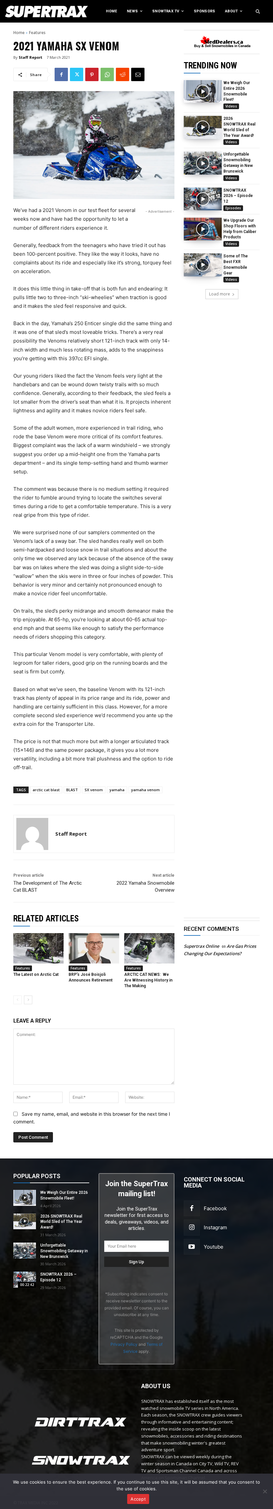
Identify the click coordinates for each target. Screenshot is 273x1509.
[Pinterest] (92, 74)
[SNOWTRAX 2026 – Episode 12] (203, 199)
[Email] (137, 74)
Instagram (215, 1227)
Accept (138, 1499)
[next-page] (28, 1000)
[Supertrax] (28, 11)
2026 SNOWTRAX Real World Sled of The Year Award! (61, 1222)
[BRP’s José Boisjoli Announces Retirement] (94, 948)
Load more (219, 294)
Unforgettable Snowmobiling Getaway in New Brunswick (64, 1251)
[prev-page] (17, 1000)
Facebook (215, 1208)
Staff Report (30, 57)
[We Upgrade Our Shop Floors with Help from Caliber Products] (203, 229)
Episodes (233, 208)
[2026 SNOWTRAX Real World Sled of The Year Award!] (203, 127)
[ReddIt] (122, 74)
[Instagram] (192, 1228)
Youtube (213, 1247)
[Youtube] (192, 1247)
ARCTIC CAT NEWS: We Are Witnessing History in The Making (148, 980)
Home (19, 32)
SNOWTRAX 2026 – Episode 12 (238, 196)
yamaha (117, 789)
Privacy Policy (124, 1344)
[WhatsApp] (107, 74)
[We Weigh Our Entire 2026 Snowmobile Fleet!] (203, 91)
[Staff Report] (32, 834)
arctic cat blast (46, 789)
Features (37, 32)
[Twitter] (76, 74)
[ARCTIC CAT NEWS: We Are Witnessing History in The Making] (149, 948)
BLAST (72, 789)
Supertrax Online (201, 946)
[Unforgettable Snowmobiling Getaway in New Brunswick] (203, 163)
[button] (257, 11)
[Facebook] (61, 74)
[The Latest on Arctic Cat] (38, 948)
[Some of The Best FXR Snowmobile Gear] (203, 264)
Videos (231, 106)
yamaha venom (145, 789)
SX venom (94, 789)
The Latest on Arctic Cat (36, 974)
